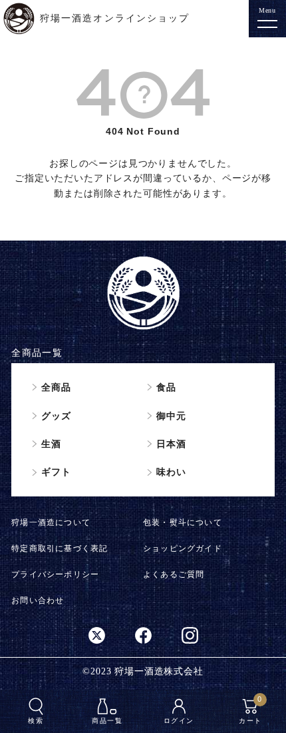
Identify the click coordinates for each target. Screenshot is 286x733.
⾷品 (166, 387)
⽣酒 (51, 443)
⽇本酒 (171, 443)
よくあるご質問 (173, 574)
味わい (171, 471)
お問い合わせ (37, 600)
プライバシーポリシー (55, 574)
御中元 (171, 415)
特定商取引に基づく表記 (59, 548)
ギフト (56, 471)
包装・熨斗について (182, 522)
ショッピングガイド (182, 548)
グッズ (56, 415)
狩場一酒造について (50, 522)
